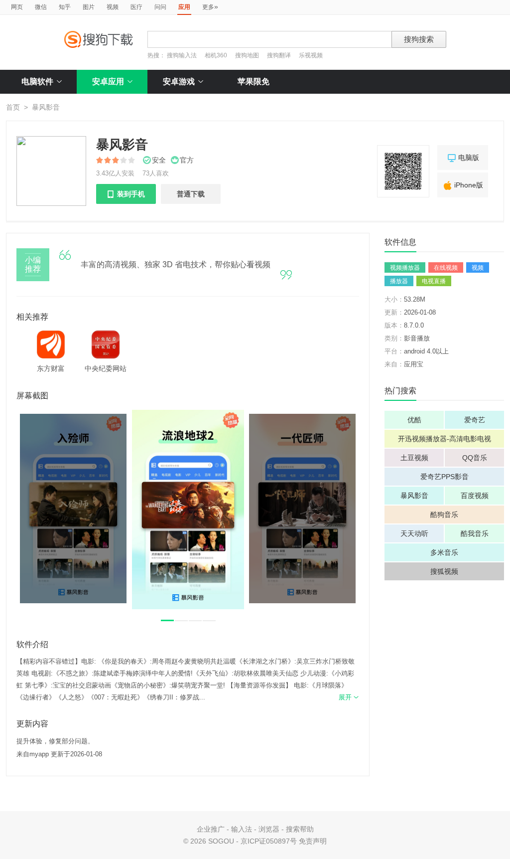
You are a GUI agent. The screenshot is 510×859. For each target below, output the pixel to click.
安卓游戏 (179, 81)
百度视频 (475, 496)
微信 (41, 6)
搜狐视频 (444, 571)
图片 (89, 6)
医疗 (136, 6)
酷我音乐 (475, 533)
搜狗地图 (247, 55)
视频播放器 (405, 267)
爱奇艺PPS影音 (444, 477)
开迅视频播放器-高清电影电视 (444, 439)
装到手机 (126, 194)
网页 (17, 6)
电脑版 (462, 158)
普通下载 (191, 194)
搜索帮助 (300, 829)
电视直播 (434, 281)
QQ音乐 (474, 458)
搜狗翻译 (279, 55)
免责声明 (313, 841)
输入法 (241, 829)
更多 (210, 6)
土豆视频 (414, 458)
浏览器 (268, 829)
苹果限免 (253, 81)
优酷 (414, 420)
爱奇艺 (474, 420)
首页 (13, 107)
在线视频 (446, 267)
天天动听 (414, 533)
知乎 (65, 6)
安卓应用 (108, 81)
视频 (113, 6)
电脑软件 (37, 81)
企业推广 (211, 829)
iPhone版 (462, 185)
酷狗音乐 (444, 514)
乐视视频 (311, 55)
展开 (349, 697)
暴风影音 (414, 496)
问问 (160, 6)
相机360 (216, 55)
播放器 (399, 281)
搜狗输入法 (182, 55)
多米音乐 (444, 552)
